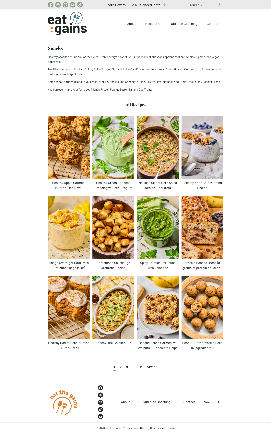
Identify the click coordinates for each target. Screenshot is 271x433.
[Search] (218, 402)
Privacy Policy (131, 428)
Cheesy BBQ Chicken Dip (113, 343)
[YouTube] (73, 5)
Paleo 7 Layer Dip (105, 69)
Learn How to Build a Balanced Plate (133, 5)
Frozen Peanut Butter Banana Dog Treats (126, 89)
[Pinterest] (65, 5)
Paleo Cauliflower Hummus (140, 69)
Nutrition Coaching (183, 23)
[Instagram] (58, 5)
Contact (212, 23)
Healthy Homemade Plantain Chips (70, 69)
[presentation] (69, 147)
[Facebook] (50, 5)
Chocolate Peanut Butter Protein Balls (149, 81)
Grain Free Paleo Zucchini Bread (200, 81)
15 (141, 367)
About (131, 23)
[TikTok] (80, 5)
